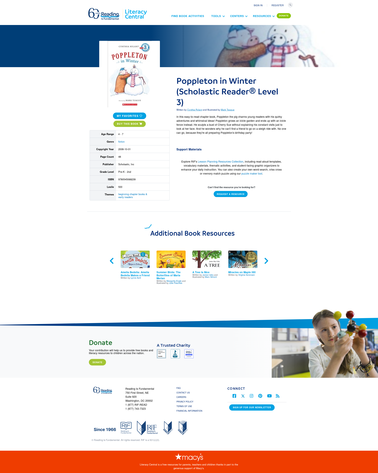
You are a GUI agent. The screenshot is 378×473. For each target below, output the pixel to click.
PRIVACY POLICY (184, 401)
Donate (97, 362)
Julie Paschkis (175, 282)
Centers (237, 16)
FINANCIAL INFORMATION (189, 410)
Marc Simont (211, 276)
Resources (262, 16)
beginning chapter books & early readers (132, 195)
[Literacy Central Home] (136, 9)
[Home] (106, 9)
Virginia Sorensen (246, 274)
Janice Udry (208, 274)
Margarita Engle (174, 280)
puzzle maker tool (251, 173)
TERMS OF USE (185, 406)
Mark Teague (227, 109)
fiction (121, 141)
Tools (216, 16)
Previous (112, 260)
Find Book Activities (187, 16)
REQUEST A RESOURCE (231, 193)
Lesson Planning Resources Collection (220, 161)
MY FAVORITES (128, 116)
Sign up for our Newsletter (252, 407)
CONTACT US (184, 392)
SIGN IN (258, 5)
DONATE (284, 15)
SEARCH (290, 5)
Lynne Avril (136, 277)
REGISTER (278, 5)
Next (266, 260)
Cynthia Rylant (194, 109)
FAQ (178, 387)
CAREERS (181, 396)
